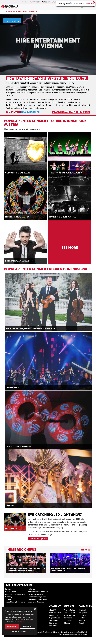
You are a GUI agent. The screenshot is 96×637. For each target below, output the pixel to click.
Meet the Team (55, 613)
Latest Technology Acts (37, 597)
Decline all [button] (27, 626)
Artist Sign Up (69, 615)
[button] (20, 631)
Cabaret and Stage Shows (38, 599)
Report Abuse (54, 618)
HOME (8, 11)
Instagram (82, 613)
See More (85, 550)
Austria (24, 11)
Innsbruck (33, 11)
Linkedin (81, 623)
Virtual (8, 599)
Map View (12, 112)
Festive (8, 589)
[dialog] (19, 621)
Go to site (89, 3)
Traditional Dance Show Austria (65, 173)
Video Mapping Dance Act (17, 173)
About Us (52, 610)
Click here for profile (38, 538)
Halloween (32, 589)
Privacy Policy (69, 610)
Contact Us (53, 615)
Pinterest (82, 615)
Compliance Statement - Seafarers (54, 623)
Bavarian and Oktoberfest (38, 592)
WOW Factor (10, 592)
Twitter (81, 618)
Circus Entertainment (36, 602)
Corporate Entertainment (15, 594)
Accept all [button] (11, 626)
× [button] (35, 609)
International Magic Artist (19, 261)
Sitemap (67, 623)
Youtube (81, 620)
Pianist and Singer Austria (62, 217)
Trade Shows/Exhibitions (15, 602)
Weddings (9, 597)
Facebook (82, 610)
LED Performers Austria (17, 217)
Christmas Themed (35, 594)
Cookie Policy (69, 613)
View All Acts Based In (71, 112)
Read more (21, 622)
